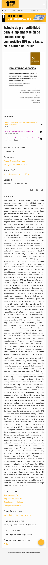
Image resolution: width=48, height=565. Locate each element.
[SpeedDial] (41, 542)
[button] (24, 132)
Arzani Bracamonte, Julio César (16, 174)
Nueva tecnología (11, 495)
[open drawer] (44, 4)
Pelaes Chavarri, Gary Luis (14, 161)
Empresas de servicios (13, 498)
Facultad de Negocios (19, 10)
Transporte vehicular (12, 505)
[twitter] (42, 190)
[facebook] (37, 190)
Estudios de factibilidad (13, 502)
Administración (34, 10)
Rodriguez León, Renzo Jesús (15, 164)
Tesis (44, 10)
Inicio (6, 10)
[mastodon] (31, 190)
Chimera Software (34, 552)
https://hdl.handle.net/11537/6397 (17, 515)
